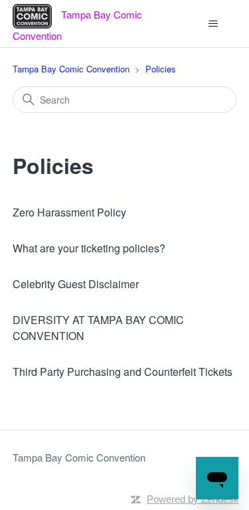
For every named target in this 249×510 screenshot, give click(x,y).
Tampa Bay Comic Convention (71, 68)
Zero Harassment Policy (69, 212)
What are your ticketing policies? (89, 248)
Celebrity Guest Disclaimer (76, 284)
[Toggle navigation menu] (212, 24)
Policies (160, 68)
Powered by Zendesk (193, 499)
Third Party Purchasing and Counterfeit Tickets (122, 371)
